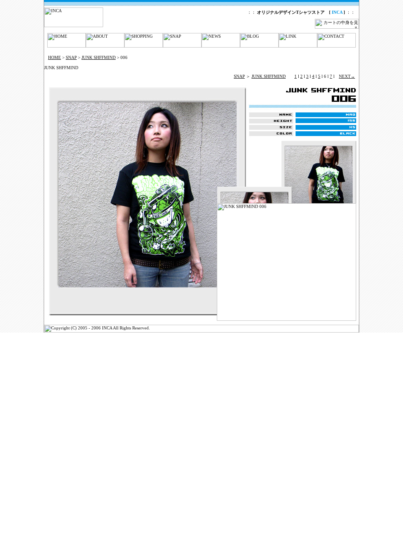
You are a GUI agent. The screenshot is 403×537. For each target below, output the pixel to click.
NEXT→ (347, 76)
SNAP (71, 57)
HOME (54, 57)
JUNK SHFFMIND (98, 57)
